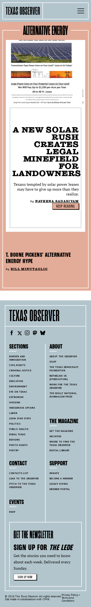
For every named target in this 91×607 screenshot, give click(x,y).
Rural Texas (17, 434)
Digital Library (60, 450)
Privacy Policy (70, 595)
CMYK (46, 599)
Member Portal (60, 489)
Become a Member (61, 478)
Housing (14, 402)
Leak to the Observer (24, 478)
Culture (14, 375)
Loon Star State (20, 418)
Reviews (14, 439)
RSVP (12, 512)
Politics (15, 423)
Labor (13, 413)
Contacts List (18, 473)
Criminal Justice (20, 370)
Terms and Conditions (68, 599)
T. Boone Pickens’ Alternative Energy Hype (38, 258)
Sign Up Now (25, 577)
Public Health (18, 429)
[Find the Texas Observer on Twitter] (19, 333)
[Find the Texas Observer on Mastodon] (35, 333)
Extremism (16, 397)
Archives (56, 436)
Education (16, 381)
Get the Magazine (61, 431)
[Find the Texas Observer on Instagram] (27, 333)
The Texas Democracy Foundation (64, 369)
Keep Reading (65, 206)
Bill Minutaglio (29, 269)
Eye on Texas (18, 391)
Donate (54, 473)
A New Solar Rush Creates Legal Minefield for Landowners (46, 151)
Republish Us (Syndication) (59, 377)
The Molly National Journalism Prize (63, 395)
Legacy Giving (59, 483)
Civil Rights (17, 365)
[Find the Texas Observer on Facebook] (11, 333)
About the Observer (63, 356)
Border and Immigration (17, 358)
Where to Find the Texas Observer (62, 443)
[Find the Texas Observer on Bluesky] (42, 333)
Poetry (14, 450)
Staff (53, 361)
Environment (18, 386)
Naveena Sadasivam (57, 201)
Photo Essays (18, 445)
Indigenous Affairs (22, 407)
